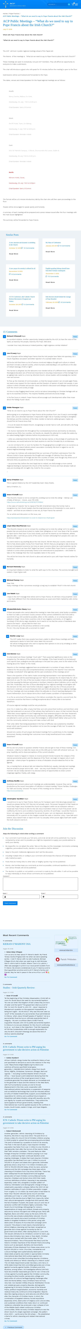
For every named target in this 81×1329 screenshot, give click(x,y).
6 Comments (65, 246)
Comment (6, 876)
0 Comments (29, 304)
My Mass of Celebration (53, 242)
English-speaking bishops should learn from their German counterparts (58, 269)
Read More (13, 254)
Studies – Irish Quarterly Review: (19, 987)
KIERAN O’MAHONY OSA (17, 944)
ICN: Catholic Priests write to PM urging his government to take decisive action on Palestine (26, 1048)
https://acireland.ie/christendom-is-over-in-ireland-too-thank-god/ (31, 518)
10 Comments (53, 276)
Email (43, 893)
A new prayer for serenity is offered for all (22, 268)
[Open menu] (76, 4)
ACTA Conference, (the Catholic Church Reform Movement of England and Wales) (22, 299)
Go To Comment (10, 977)
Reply (75, 336)
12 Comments (29, 248)
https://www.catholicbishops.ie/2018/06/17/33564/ (25, 502)
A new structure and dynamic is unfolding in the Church (22, 244)
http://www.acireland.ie (15, 791)
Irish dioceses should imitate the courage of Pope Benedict (58, 298)
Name (5, 893)
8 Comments (16, 274)
